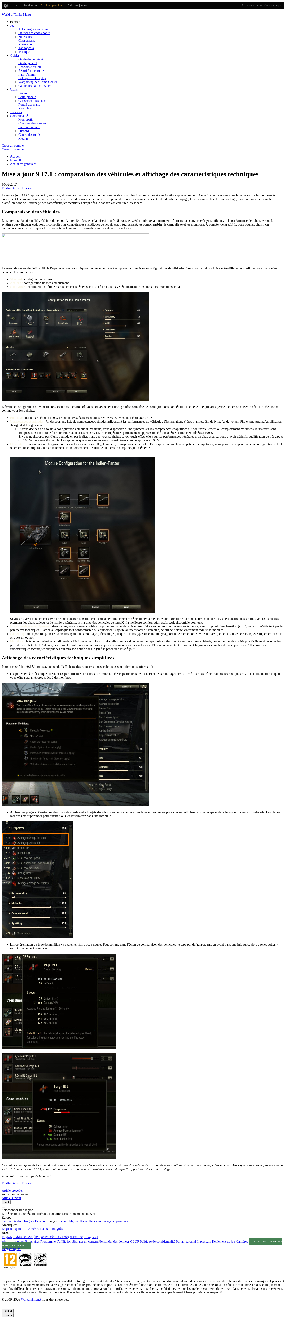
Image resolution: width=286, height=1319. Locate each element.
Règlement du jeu (223, 1241)
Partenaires (32, 1241)
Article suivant (11, 1198)
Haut (6, 1202)
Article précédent (13, 1190)
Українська (120, 1221)
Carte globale (27, 97)
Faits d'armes (27, 74)
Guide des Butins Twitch (34, 85)
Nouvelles (25, 36)
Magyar (74, 1221)
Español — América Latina (31, 1229)
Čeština (7, 1221)
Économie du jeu (29, 67)
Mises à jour (26, 44)
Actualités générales (23, 164)
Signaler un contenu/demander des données (100, 1241)
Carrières (242, 1241)
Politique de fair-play (32, 78)
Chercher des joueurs (32, 123)
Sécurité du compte (31, 70)
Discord (23, 131)
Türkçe (106, 1221)
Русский (95, 1221)
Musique (24, 52)
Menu (27, 14)
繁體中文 (76, 1237)
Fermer (7, 1310)
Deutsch (17, 1221)
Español (40, 1221)
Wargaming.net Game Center (37, 82)
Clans (14, 89)
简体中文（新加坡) (55, 1237)
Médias (23, 138)
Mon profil (25, 119)
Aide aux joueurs (13, 1241)
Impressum (204, 1241)
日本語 (18, 1237)
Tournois (16, 112)
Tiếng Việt (91, 1237)
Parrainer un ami (29, 127)
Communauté (19, 116)
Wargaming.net (31, 1299)
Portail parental (186, 1241)
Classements (26, 40)
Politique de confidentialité (157, 1241)
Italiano (63, 1221)
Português (56, 1229)
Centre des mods (29, 134)
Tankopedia (26, 48)
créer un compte (272, 5)
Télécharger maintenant (33, 29)
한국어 (28, 1237)
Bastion (23, 93)
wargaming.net (11, 1249)
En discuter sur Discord (17, 188)
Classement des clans (32, 101)
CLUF (134, 1241)
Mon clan (24, 108)
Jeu (12, 25)
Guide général (27, 63)
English (29, 1221)
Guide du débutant (30, 59)
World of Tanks (12, 14)
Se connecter (250, 5)
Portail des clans (29, 104)
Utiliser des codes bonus (34, 33)
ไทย (37, 1237)
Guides (14, 55)
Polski (84, 1221)
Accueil (15, 156)
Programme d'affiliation (55, 1241)
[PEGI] (25, 1274)
